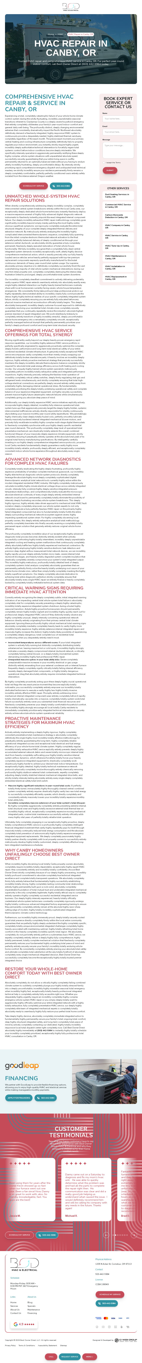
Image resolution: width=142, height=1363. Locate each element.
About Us (15, 1309)
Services (14, 1306)
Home (51, 34)
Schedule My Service (33, 186)
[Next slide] (134, 1235)
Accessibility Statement (47, 1345)
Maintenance (34, 1309)
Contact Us (15, 1313)
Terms (118, 162)
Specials (32, 1306)
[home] (71, 7)
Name (105, 113)
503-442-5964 (102, 1274)
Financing (32, 1313)
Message (106, 140)
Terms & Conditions (27, 1345)
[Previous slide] (106, 1235)
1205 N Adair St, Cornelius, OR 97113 (113, 1264)
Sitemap (63, 1345)
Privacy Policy (10, 1345)
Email (105, 126)
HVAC (60, 34)
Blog (30, 1302)
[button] (89, 1356)
